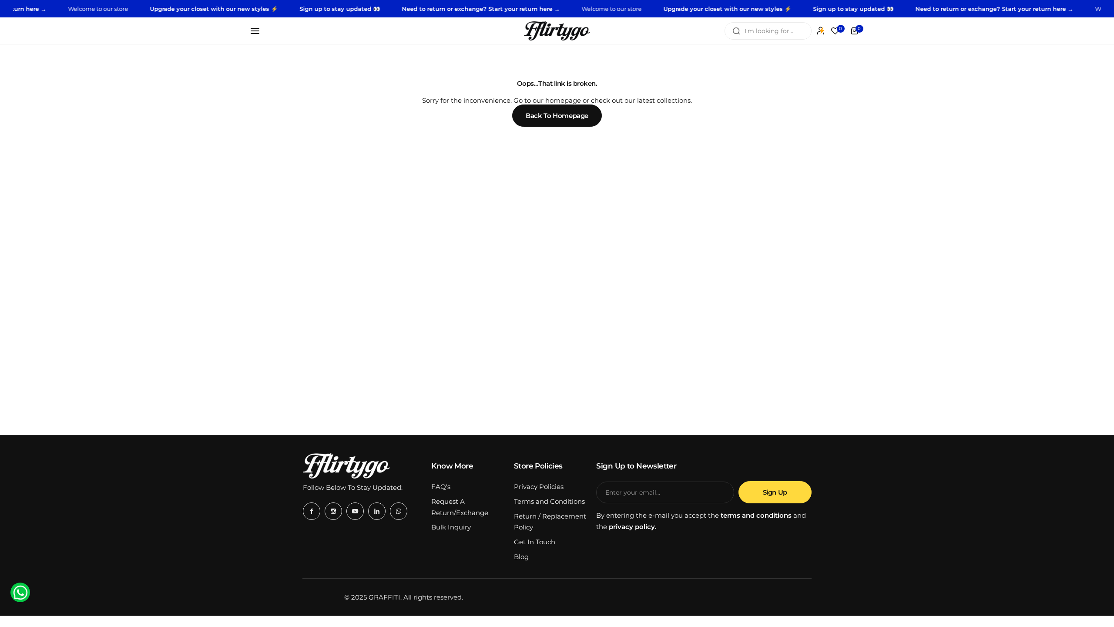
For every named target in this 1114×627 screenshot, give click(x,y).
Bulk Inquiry (451, 527)
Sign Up (775, 492)
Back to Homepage (557, 115)
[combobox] (768, 31)
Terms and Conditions (549, 501)
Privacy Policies (539, 486)
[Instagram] (333, 511)
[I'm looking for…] (736, 31)
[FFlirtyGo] (557, 30)
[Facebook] (311, 511)
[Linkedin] (377, 511)
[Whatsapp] (398, 511)
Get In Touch (534, 542)
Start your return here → (507, 8)
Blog (521, 557)
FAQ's (440, 486)
